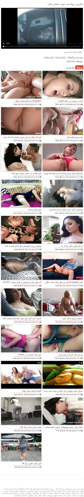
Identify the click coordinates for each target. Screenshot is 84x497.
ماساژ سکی (71, 61)
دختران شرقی (60, 57)
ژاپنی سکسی (49, 57)
